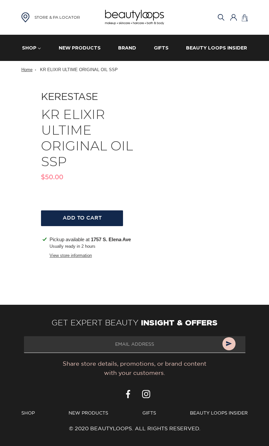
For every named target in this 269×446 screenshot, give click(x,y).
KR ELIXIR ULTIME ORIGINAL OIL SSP (79, 69)
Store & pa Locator (57, 17)
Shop (28, 413)
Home (26, 69)
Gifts (149, 413)
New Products (88, 413)
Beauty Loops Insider (219, 413)
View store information (71, 255)
